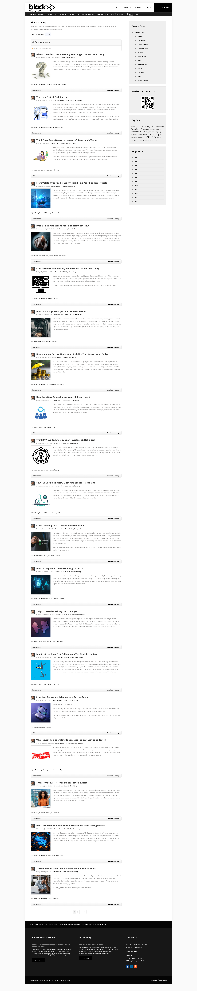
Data (36, 556)
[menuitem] (116, 7)
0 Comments (37, 90)
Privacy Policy (65, 980)
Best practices (77, 314)
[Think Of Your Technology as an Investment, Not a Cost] (41, 455)
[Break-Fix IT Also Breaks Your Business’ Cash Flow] (41, 241)
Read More (39, 960)
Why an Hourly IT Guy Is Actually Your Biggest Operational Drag (70, 54)
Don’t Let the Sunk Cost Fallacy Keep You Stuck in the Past (67, 654)
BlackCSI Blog (66, 57)
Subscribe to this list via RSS (42, 48)
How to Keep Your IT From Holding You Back (59, 568)
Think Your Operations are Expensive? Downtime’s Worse (66, 140)
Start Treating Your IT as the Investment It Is (60, 525)
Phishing (142, 137)
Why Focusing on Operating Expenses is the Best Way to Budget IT (71, 739)
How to (73, 57)
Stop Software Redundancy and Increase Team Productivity (67, 268)
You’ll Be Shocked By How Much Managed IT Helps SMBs (65, 482)
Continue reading (113, 90)
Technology (78, 100)
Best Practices (39, 256)
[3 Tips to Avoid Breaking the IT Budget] (41, 627)
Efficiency (48, 127)
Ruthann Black (56, 57)
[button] (119, 34)
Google (142, 140)
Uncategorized (143, 80)
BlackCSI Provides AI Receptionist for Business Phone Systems (51, 946)
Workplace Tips (58, 770)
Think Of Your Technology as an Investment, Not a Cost (65, 439)
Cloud (139, 76)
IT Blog (75, 786)
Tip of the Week (80, 614)
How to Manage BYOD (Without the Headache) (61, 311)
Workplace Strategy (143, 132)
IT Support (55, 813)
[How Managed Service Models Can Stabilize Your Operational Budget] (41, 370)
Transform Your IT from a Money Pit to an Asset (61, 782)
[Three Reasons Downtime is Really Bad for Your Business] (41, 884)
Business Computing (155, 132)
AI (54, 427)
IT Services (48, 384)
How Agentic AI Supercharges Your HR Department (63, 397)
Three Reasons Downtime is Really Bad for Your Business (66, 868)
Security (140, 36)
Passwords (147, 140)
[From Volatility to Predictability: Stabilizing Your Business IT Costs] (41, 198)
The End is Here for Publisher (91, 945)
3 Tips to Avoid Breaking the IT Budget (56, 611)
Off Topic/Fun (142, 64)
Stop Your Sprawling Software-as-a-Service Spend (62, 697)
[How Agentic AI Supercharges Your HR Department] (41, 413)
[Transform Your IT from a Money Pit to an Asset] (41, 798)
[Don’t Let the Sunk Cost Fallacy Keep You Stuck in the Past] (41, 670)
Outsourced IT (49, 84)
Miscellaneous (142, 56)
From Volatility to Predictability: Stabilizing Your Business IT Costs (71, 182)
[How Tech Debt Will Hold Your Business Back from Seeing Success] (41, 841)
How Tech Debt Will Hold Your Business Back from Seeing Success (70, 825)
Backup (154, 127)
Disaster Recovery (54, 556)
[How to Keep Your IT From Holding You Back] (41, 584)
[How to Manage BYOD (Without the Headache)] (41, 327)
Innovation (134, 134)
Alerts (140, 68)
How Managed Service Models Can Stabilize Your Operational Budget (72, 354)
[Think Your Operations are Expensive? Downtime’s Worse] (41, 156)
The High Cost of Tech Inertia (52, 97)
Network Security (142, 127)
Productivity (48, 170)
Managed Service (60, 84)
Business (64, 143)
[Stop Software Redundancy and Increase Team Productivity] (41, 284)
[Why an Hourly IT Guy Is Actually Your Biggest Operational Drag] (41, 70)
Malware (140, 134)
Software (48, 298)
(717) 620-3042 (164, 8)
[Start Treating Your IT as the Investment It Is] (41, 541)
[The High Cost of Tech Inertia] (41, 113)
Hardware (38, 341)
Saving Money (39, 84)
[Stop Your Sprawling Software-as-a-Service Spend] (41, 713)
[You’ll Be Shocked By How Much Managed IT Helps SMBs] (41, 498)
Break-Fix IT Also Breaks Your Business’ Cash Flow (62, 225)
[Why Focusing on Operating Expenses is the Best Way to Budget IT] (41, 755)
